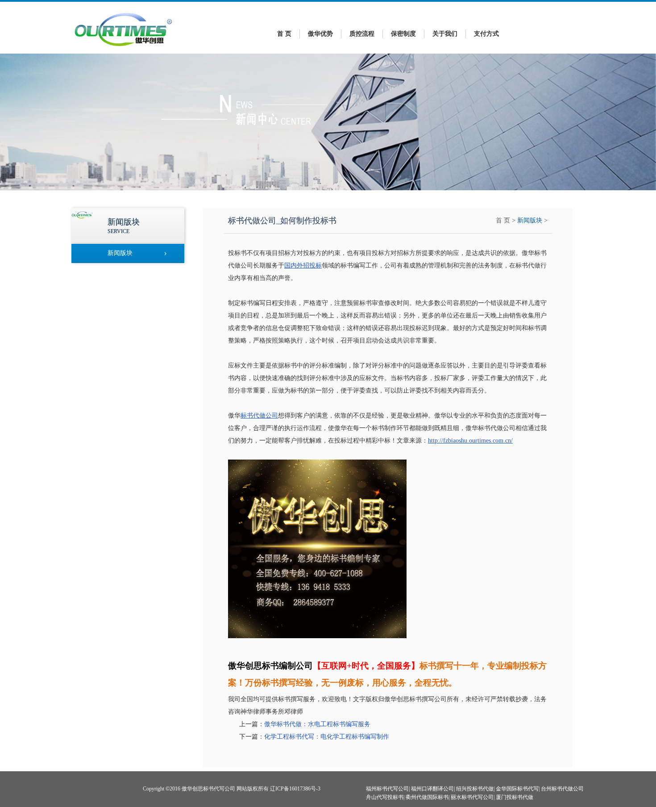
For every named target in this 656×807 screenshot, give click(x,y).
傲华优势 (320, 33)
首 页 (284, 33)
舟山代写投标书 (384, 797)
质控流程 (361, 33)
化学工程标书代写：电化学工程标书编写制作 (326, 736)
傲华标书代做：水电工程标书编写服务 (317, 724)
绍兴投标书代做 (475, 789)
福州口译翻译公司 (432, 789)
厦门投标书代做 (514, 797)
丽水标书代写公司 (472, 797)
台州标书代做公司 (562, 789)
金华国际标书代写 (517, 789)
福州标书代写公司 (387, 789)
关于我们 (444, 33)
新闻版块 (529, 220)
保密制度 (403, 33)
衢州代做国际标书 (427, 797)
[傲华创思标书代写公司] (123, 48)
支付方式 (486, 33)
